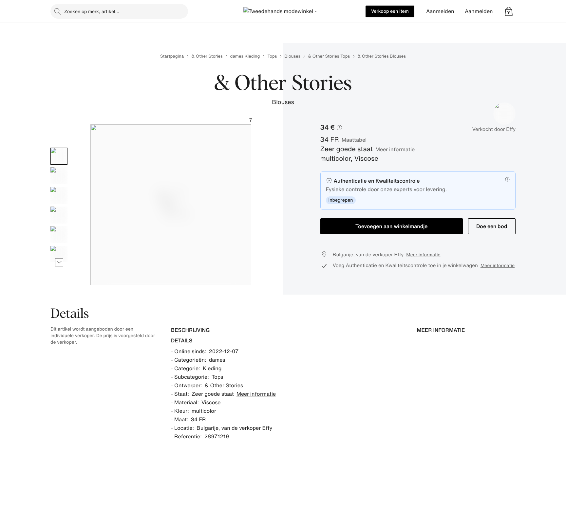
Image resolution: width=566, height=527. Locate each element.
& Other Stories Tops (329, 56)
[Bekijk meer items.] (59, 262)
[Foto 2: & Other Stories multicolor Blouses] (58, 175)
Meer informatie (395, 149)
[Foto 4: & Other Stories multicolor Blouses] (58, 215)
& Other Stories (207, 56)
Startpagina (172, 56)
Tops (272, 56)
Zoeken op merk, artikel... (91, 11)
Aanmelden (440, 11)
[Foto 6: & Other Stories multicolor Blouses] (58, 254)
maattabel (354, 140)
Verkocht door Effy (494, 129)
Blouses (292, 56)
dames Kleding (245, 56)
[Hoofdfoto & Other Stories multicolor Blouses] (58, 156)
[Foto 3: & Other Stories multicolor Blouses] (58, 195)
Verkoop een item (390, 11)
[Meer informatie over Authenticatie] (507, 179)
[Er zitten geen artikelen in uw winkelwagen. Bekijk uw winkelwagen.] (508, 11)
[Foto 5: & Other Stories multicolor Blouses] (58, 234)
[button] (508, 11)
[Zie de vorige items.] (59, 147)
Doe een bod (491, 226)
